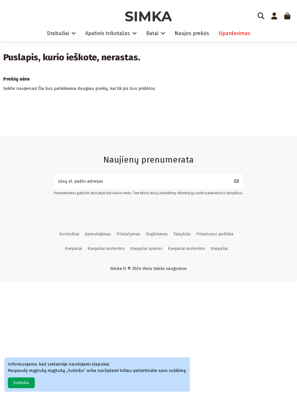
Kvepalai (73, 248)
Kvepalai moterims (106, 248)
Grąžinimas (157, 234)
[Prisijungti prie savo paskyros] (274, 16)
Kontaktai (69, 234)
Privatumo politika (214, 234)
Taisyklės (182, 234)
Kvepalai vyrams (146, 248)
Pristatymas (128, 234)
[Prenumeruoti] (236, 181)
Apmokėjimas (98, 234)
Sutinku (21, 382)
